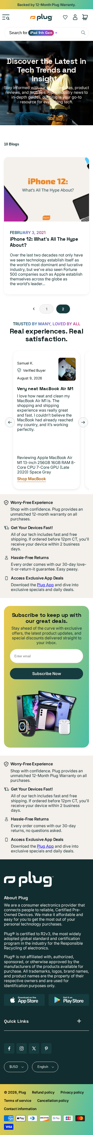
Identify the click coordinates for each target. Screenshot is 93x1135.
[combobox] (46, 32)
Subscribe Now (46, 673)
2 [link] (63, 309)
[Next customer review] (83, 422)
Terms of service (17, 1100)
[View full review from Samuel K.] (67, 369)
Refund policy (43, 1092)
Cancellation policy (53, 1100)
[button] (6, 17)
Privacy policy (72, 1092)
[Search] (83, 32)
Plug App (45, 584)
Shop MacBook (31, 478)
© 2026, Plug (15, 1092)
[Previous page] (34, 309)
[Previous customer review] (10, 422)
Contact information (20, 1109)
